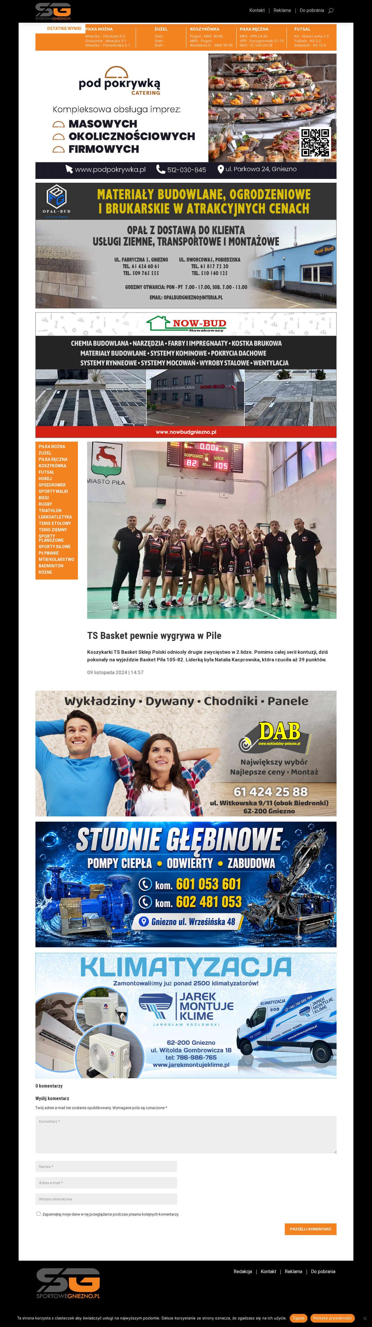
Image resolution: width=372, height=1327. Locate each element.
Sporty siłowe (55, 547)
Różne (45, 572)
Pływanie (49, 553)
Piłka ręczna (53, 459)
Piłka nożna (52, 447)
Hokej (45, 479)
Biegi (44, 498)
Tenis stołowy (55, 523)
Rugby (45, 504)
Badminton (51, 566)
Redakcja (243, 1272)
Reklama (282, 10)
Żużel (45, 453)
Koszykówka (52, 466)
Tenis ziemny (53, 530)
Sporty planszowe (51, 538)
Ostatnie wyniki (64, 28)
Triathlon (50, 511)
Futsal (46, 472)
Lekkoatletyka (55, 517)
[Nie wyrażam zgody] (365, 1318)
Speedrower (52, 485)
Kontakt (257, 10)
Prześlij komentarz (310, 1229)
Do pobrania (312, 10)
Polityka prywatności (332, 1318)
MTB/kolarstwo (56, 559)
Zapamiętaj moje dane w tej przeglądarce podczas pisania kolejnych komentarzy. (110, 1214)
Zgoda (298, 1318)
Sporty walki (53, 491)
